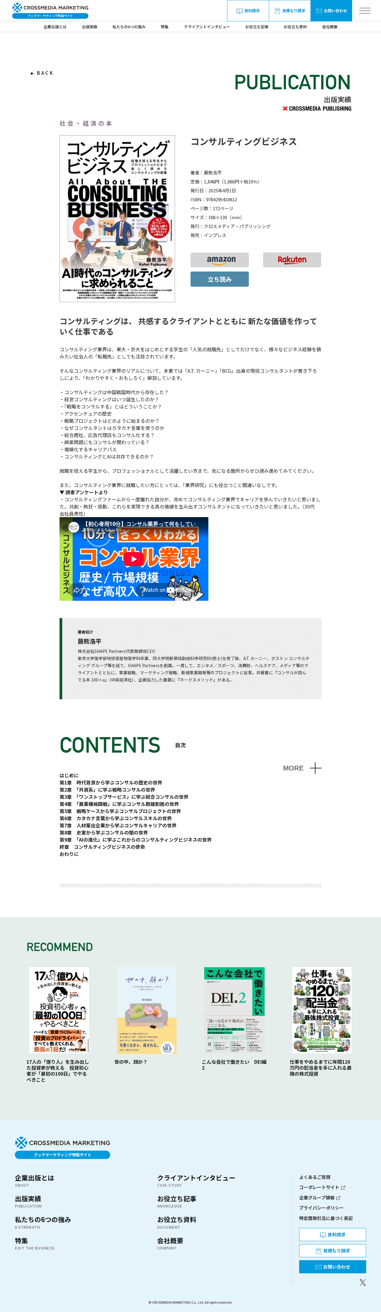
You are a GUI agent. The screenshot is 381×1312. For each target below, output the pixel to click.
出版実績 (89, 26)
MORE (293, 768)
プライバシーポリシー (321, 1208)
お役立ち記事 (256, 26)
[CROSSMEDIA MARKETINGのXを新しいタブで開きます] (332, 1282)
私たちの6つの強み (129, 26)
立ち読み (220, 279)
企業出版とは (55, 26)
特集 (164, 26)
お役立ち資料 (295, 26)
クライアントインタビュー (207, 26)
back (44, 73)
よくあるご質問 (314, 1177)
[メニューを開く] (364, 10)
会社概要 (330, 26)
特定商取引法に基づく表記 (326, 1218)
